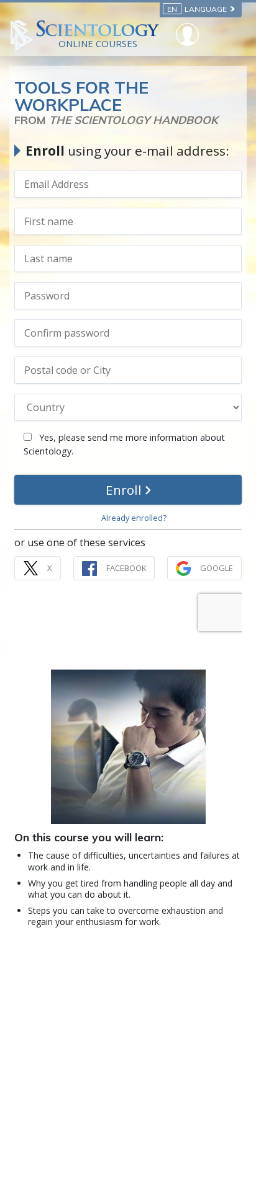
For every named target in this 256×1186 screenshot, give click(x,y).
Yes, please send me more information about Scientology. (124, 444)
